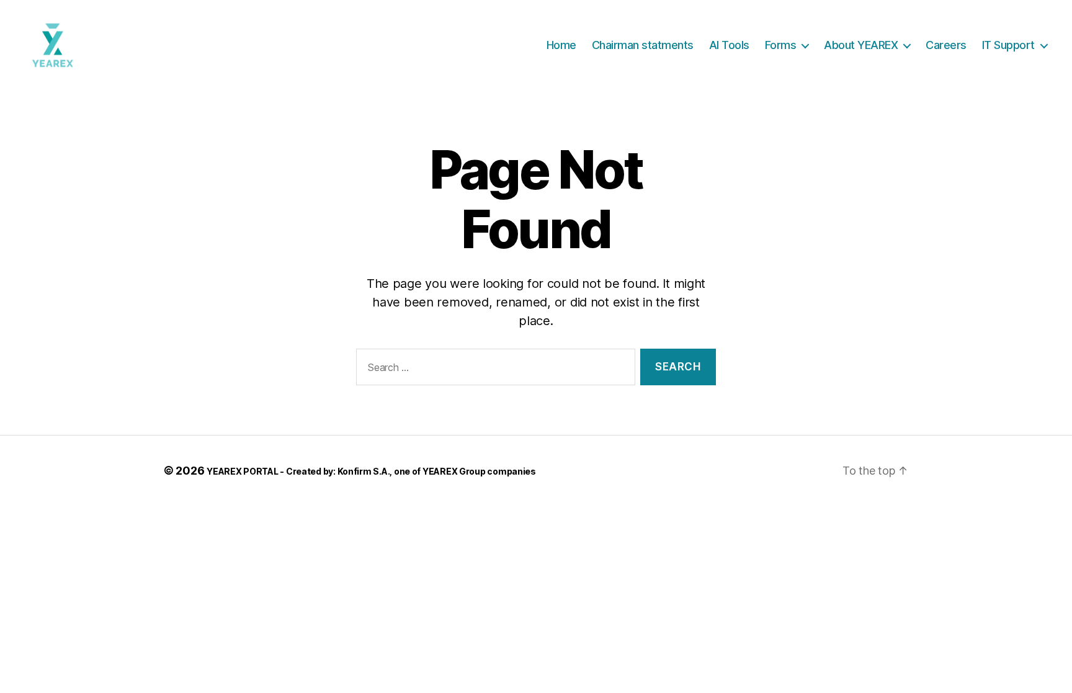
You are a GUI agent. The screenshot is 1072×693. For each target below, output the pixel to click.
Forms (781, 44)
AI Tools (729, 44)
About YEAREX (861, 44)
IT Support (1008, 44)
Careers (946, 44)
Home (561, 44)
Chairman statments (643, 44)
